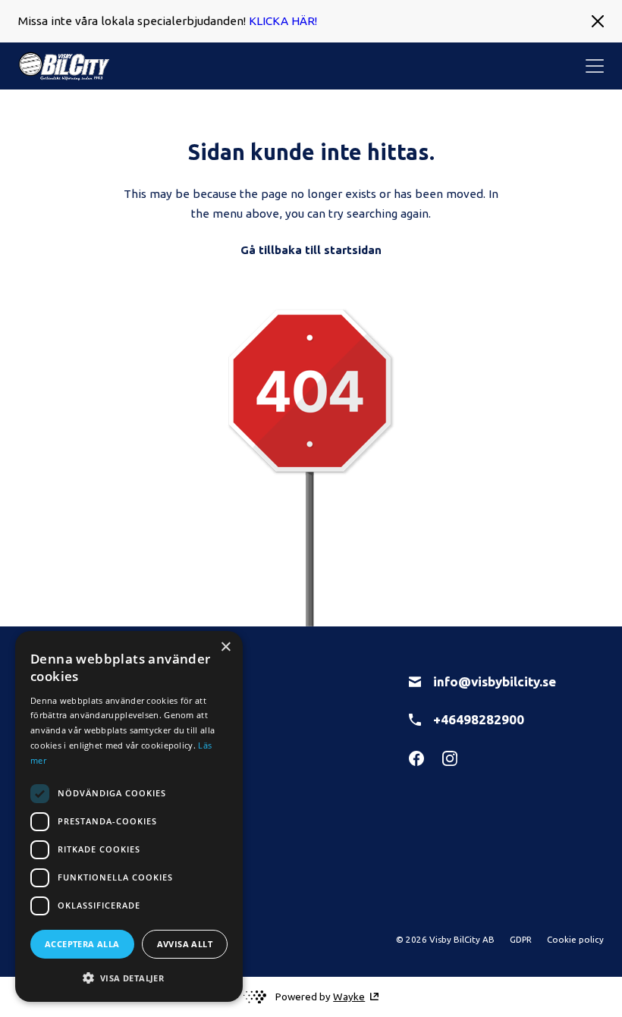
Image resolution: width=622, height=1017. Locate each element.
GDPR (521, 939)
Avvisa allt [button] (184, 944)
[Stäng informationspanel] (598, 21)
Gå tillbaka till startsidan (311, 249)
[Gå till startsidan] (63, 66)
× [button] (225, 647)
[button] (129, 977)
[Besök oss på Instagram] (449, 758)
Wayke (349, 996)
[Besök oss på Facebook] (416, 758)
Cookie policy (575, 939)
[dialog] (129, 816)
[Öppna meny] (595, 66)
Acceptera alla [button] (82, 944)
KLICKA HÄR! (283, 20)
